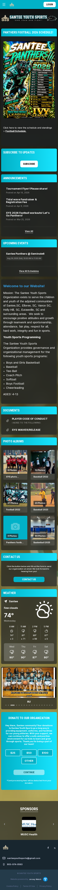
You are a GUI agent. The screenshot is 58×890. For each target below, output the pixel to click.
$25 (12, 752)
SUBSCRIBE (29, 163)
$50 (29, 752)
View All (29, 231)
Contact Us (29, 579)
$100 (45, 752)
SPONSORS (29, 809)
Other (29, 760)
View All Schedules (29, 271)
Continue (29, 772)
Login (49, 4)
